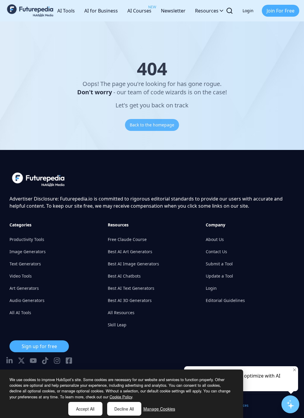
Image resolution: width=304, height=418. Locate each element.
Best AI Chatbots (124, 276)
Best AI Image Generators (133, 264)
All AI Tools (20, 312)
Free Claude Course (127, 239)
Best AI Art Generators (130, 251)
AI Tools (66, 10)
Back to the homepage (152, 125)
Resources (206, 10)
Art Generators (24, 288)
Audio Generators (27, 300)
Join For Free (280, 10)
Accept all (85, 409)
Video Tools (21, 276)
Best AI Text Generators (131, 288)
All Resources (121, 312)
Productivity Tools (27, 239)
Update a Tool (219, 276)
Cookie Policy (121, 397)
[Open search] (229, 11)
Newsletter (173, 10)
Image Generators (28, 251)
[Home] (30, 10)
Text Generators (25, 264)
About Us (215, 239)
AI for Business (101, 10)
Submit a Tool (219, 264)
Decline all (124, 409)
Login (248, 10)
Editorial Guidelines (225, 300)
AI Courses (139, 9)
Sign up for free (39, 346)
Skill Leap (117, 325)
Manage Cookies (159, 409)
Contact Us (216, 251)
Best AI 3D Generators (130, 300)
